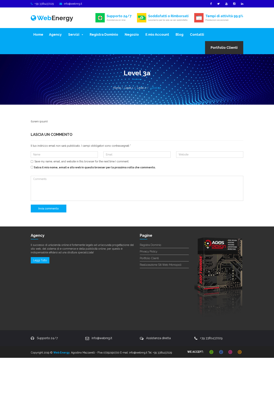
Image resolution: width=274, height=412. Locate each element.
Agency (55, 34)
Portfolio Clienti (224, 48)
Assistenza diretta (158, 338)
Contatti (196, 34)
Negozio (131, 34)
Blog (179, 34)
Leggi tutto (40, 260)
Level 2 (141, 87)
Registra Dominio (103, 34)
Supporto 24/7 (47, 338)
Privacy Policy (148, 251)
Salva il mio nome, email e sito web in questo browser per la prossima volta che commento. (95, 167)
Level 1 (129, 87)
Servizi (73, 34)
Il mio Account (157, 34)
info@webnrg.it (73, 3)
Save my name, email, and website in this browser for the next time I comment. (81, 161)
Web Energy (61, 352)
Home (38, 34)
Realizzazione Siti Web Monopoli (160, 264)
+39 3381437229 (44, 3)
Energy (55, 18)
